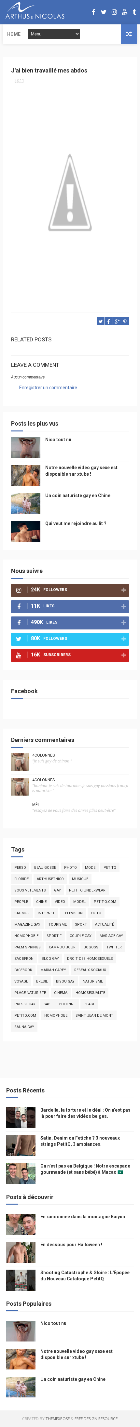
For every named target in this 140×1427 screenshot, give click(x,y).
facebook (23, 970)
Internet (46, 913)
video (60, 902)
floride (21, 879)
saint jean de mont (94, 1015)
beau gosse (45, 867)
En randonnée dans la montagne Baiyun (82, 1216)
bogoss (91, 947)
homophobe (55, 1015)
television (73, 913)
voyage (21, 981)
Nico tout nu (58, 439)
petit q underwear (87, 890)
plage (89, 1004)
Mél (36, 804)
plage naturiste (30, 993)
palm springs (27, 947)
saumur (22, 913)
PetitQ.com (25, 1015)
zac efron (24, 959)
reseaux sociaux (90, 970)
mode (90, 867)
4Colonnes (43, 755)
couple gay (80, 936)
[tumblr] (134, 12)
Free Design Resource (96, 1418)
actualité (104, 924)
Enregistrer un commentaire (48, 387)
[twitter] (103, 12)
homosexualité (90, 993)
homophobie (26, 936)
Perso (20, 867)
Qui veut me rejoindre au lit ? (75, 523)
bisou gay (65, 981)
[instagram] (114, 12)
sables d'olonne (60, 1004)
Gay (57, 890)
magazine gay (27, 924)
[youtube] (124, 12)
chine (41, 902)
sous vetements (30, 890)
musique (80, 879)
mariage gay (111, 936)
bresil (42, 981)
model (79, 902)
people (21, 902)
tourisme (58, 924)
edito (96, 913)
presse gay (24, 1004)
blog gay (50, 959)
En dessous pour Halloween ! (71, 1244)
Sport (81, 924)
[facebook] (93, 12)
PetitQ (110, 867)
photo (70, 867)
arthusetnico (50, 879)
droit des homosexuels (90, 959)
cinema (60, 993)
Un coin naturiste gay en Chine (77, 495)
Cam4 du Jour (62, 947)
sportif (54, 936)
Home (14, 34)
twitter (114, 947)
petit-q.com (105, 902)
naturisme (93, 981)
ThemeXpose (58, 1418)
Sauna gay (24, 1027)
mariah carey (53, 970)
